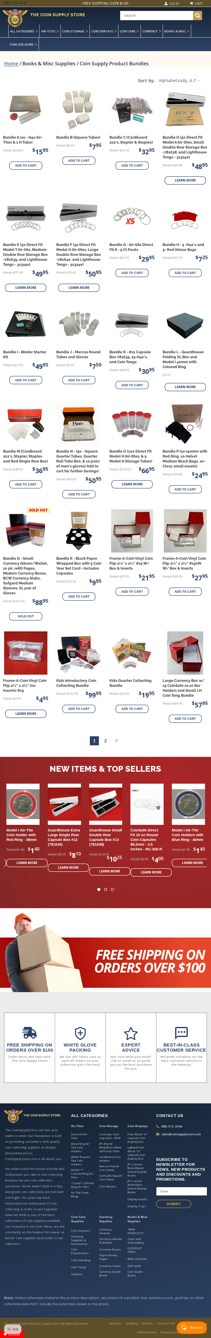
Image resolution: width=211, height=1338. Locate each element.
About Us (115, 1323)
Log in (174, 3)
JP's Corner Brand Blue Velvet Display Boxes (137, 1186)
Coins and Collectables (136, 1240)
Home (11, 63)
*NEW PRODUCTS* (136, 1231)
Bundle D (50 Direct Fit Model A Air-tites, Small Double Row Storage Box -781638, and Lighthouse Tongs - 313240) (185, 147)
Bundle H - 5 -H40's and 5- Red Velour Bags (183, 247)
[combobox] (161, 15)
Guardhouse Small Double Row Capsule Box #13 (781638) (105, 837)
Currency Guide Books (110, 1273)
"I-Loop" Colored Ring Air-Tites (82, 1185)
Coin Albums (107, 1186)
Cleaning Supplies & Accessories (79, 1240)
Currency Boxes (110, 1249)
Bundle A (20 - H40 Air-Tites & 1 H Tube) (22, 139)
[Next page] (116, 740)
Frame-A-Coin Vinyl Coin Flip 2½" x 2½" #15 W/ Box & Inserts (131, 563)
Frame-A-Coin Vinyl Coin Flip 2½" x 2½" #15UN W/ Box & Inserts (184, 563)
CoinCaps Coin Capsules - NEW (110, 1136)
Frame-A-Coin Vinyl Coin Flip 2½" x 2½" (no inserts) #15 (25, 685)
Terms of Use (166, 1323)
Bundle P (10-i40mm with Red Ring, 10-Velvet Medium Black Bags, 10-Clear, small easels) (185, 458)
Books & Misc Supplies (48, 63)
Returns (147, 1323)
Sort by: (146, 80)
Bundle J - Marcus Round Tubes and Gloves (78, 354)
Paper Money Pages (108, 1257)
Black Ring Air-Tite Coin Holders (80, 1147)
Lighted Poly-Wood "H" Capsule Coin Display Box (136, 1153)
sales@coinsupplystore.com (181, 1134)
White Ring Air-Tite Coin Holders (81, 1160)
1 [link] (94, 740)
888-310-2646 (171, 1126)
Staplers (77, 1274)
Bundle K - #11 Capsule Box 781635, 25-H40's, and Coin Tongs (130, 357)
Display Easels (137, 1199)
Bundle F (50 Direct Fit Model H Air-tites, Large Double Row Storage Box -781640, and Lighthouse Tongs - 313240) (78, 254)
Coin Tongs (78, 1267)
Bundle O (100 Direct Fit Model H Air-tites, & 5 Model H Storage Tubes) (130, 456)
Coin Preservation (80, 1251)
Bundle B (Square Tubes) (78, 137)
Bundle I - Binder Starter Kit (24, 354)
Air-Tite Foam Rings (80, 1194)
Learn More (185, 180)
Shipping (132, 1323)
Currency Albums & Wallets (110, 1240)
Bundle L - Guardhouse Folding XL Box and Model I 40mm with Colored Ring (183, 359)
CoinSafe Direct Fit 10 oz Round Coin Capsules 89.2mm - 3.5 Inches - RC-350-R (146, 839)
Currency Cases (110, 1266)
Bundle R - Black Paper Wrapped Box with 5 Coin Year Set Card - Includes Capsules (78, 565)
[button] (98, 890)
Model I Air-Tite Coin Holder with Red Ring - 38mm (21, 835)
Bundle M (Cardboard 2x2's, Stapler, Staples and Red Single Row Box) (25, 456)
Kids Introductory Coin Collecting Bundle (76, 683)
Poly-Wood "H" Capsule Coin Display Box (138, 1138)
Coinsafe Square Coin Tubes (110, 1177)
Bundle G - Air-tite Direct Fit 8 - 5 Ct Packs (131, 247)
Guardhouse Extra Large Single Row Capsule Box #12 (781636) (64, 837)
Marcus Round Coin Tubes (109, 1168)
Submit (173, 1204)
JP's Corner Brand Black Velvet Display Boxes (137, 1169)
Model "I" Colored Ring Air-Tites (82, 1173)
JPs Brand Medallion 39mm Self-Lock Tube (110, 1147)
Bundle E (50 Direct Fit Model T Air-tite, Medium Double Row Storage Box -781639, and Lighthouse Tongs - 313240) (25, 254)
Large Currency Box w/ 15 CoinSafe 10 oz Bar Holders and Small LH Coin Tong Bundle (183, 688)
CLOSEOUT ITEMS (135, 1250)
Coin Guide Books (135, 1273)
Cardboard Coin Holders (110, 1158)
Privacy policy (170, 1332)
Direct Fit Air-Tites (79, 1136)
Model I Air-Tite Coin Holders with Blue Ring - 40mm (187, 835)
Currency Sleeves (105, 1231)
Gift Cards (134, 1266)
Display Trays (137, 1206)
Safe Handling (80, 1260)
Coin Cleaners (80, 1231)
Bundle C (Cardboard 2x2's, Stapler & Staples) (131, 139)
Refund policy (147, 1332)
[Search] (197, 15)
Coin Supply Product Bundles (114, 63)
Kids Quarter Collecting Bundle (130, 683)
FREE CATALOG (137, 1259)
